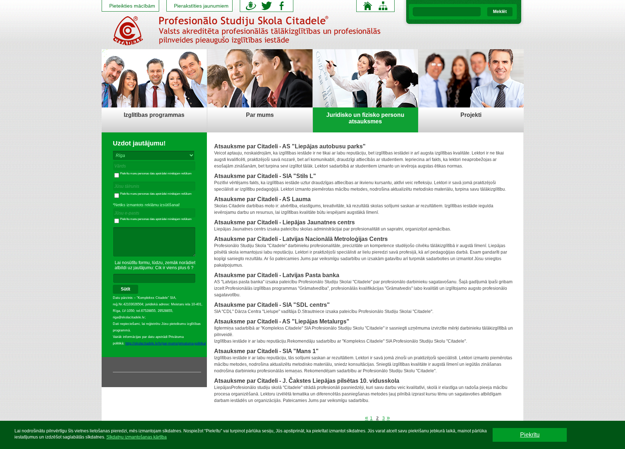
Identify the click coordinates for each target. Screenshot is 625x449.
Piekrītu (530, 435)
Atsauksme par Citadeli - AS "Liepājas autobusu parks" (290, 146)
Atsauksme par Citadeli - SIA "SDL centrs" (272, 305)
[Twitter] (266, 5)
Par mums (260, 115)
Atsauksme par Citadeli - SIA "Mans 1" (266, 351)
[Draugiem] (251, 5)
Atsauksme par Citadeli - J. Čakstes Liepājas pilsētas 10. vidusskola (306, 381)
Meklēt (500, 11)
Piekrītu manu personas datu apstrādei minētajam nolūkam (156, 173)
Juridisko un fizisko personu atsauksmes (365, 118)
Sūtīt (125, 289)
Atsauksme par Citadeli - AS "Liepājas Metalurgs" (281, 321)
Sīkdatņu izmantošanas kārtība (136, 437)
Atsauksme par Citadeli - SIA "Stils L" (265, 176)
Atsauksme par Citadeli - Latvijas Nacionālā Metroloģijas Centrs (301, 239)
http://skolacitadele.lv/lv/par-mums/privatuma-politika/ (166, 343)
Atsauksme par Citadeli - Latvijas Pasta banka (276, 275)
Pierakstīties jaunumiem (201, 6)
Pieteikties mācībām (132, 6)
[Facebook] (281, 5)
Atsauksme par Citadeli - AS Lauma (262, 199)
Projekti (470, 115)
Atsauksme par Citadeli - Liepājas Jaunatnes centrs (284, 222)
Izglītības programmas (154, 115)
